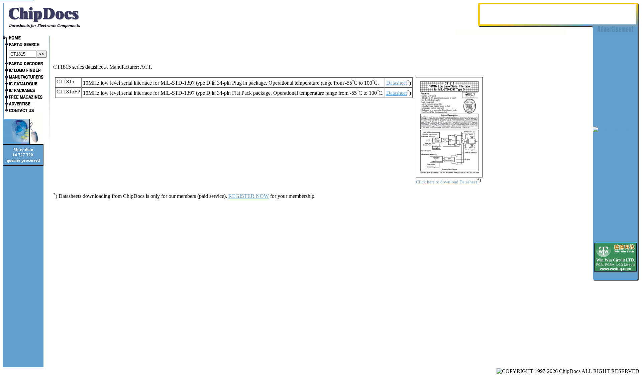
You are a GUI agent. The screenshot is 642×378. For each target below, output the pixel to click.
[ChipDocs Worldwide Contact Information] (23, 110)
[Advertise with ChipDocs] (23, 104)
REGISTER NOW (248, 196)
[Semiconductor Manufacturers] (23, 77)
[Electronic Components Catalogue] (23, 84)
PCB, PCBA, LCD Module (615, 265)
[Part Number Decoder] (23, 64)
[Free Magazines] (23, 97)
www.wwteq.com (615, 269)
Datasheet (396, 83)
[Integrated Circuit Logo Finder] (23, 71)
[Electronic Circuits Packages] (23, 91)
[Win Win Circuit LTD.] (615, 256)
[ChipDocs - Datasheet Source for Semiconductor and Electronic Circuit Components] (23, 38)
